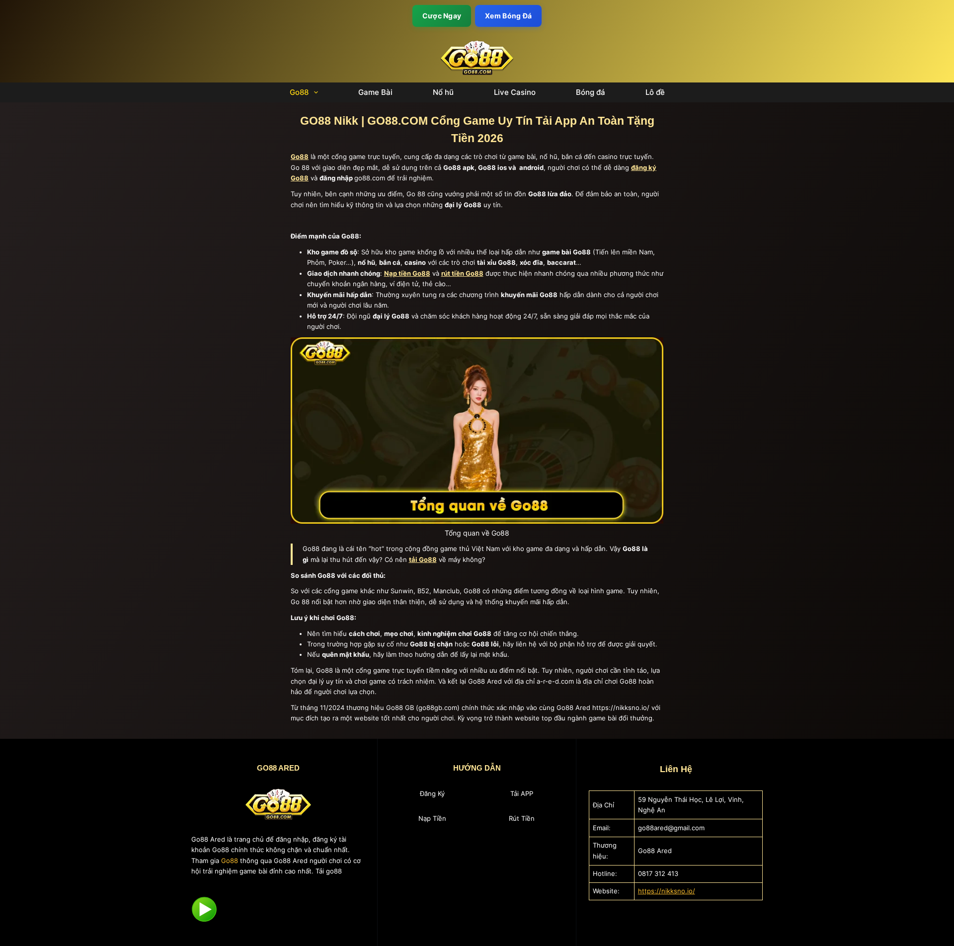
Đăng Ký (432, 793)
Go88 (299, 92)
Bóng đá (590, 92)
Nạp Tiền (432, 818)
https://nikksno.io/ (666, 891)
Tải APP (521, 793)
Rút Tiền (522, 818)
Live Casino (515, 92)
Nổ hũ (443, 92)
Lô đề (655, 92)
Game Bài (375, 92)
